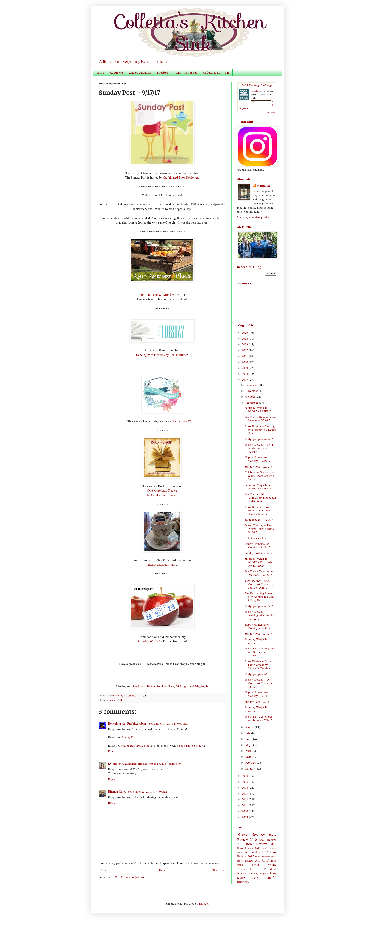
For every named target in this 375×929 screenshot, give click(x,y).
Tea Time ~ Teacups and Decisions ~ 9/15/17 (259, 573)
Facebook (163, 72)
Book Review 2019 (248, 860)
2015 (245, 782)
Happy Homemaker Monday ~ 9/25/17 (257, 459)
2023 (245, 344)
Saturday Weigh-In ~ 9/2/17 (257, 709)
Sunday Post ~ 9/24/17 (258, 466)
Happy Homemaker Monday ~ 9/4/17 (257, 694)
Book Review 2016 (255, 852)
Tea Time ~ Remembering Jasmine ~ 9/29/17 (260, 418)
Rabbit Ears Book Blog (135, 745)
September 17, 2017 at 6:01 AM (168, 723)
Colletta (254, 90)
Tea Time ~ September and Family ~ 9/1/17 (258, 718)
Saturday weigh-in (258, 873)
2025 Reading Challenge (257, 85)
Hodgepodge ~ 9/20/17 (259, 519)
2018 (245, 374)
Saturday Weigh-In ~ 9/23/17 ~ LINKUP (258, 486)
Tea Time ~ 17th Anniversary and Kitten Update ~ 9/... (260, 497)
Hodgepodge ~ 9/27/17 (259, 439)
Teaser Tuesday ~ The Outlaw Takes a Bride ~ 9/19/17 (260, 528)
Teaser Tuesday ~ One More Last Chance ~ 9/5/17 (258, 683)
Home (100, 72)
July (248, 733)
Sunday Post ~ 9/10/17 (258, 633)
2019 (245, 368)
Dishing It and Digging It (192, 686)
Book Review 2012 (261, 843)
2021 (245, 356)
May (248, 745)
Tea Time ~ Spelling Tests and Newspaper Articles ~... (260, 651)
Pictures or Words (184, 421)
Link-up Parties (186, 72)
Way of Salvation (140, 72)
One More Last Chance (162, 490)
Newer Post (106, 870)
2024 (245, 338)
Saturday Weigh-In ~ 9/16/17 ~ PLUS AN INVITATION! (258, 562)
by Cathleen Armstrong (162, 495)
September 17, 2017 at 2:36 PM (162, 763)
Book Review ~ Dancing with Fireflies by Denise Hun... (260, 429)
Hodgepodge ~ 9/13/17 (259, 606)
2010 (245, 811)
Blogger (204, 903)
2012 (245, 799)
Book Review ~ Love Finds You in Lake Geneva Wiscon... (257, 510)
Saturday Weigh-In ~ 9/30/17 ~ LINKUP (258, 409)
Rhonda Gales (117, 791)
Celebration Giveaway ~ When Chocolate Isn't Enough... (259, 475)
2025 (245, 332)
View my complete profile (253, 217)
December (252, 385)
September (252, 402)
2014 (245, 787)
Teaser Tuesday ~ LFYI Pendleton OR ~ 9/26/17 (259, 447)
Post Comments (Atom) (129, 877)
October (250, 396)
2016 (245, 776)
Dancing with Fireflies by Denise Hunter (162, 355)
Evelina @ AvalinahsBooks (125, 763)
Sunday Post (115, 700)
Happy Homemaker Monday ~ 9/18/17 (257, 545)
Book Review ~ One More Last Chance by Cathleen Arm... (259, 584)
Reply (111, 751)
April (248, 751)
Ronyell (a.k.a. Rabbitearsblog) (128, 723)
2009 (245, 817)
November (252, 391)
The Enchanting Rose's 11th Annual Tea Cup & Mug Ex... (259, 596)
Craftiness (269, 860)
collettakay (117, 695)
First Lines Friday (256, 864)
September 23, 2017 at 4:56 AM (147, 791)
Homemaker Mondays (256, 868)
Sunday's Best (165, 686)
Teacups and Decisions (160, 564)
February (251, 762)
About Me (116, 72)
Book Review (251, 834)
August (250, 727)
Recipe (242, 873)
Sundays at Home (144, 686)
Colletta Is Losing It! (216, 72)
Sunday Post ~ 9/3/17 (258, 701)
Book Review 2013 (249, 848)
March (249, 756)
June (248, 739)
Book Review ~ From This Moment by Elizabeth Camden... (258, 664)
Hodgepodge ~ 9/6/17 (258, 674)
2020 (245, 362)
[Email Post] (143, 695)
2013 (245, 793)
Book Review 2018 (266, 856)
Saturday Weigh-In (150, 641)
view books (270, 112)
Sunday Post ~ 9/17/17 (258, 553)
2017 (245, 379)
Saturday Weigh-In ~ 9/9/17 (257, 641)
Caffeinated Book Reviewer (180, 177)
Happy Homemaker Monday (156, 294)
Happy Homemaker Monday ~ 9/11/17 (257, 626)
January (250, 768)
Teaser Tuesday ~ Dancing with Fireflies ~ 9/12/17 (259, 615)
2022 (245, 350)
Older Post (218, 870)
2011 (245, 805)
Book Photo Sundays (191, 745)
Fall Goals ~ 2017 (255, 538)
